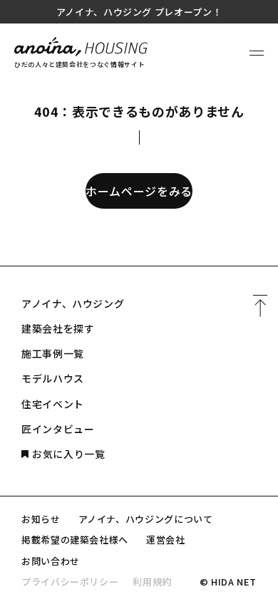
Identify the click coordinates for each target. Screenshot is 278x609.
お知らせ (41, 519)
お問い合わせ (50, 561)
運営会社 (165, 539)
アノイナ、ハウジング (72, 303)
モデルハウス (52, 378)
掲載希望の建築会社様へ (74, 539)
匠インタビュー (57, 429)
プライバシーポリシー (69, 581)
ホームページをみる (139, 190)
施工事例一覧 (52, 353)
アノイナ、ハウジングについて (145, 519)
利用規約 (152, 581)
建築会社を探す (57, 328)
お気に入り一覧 (68, 454)
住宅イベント (52, 404)
